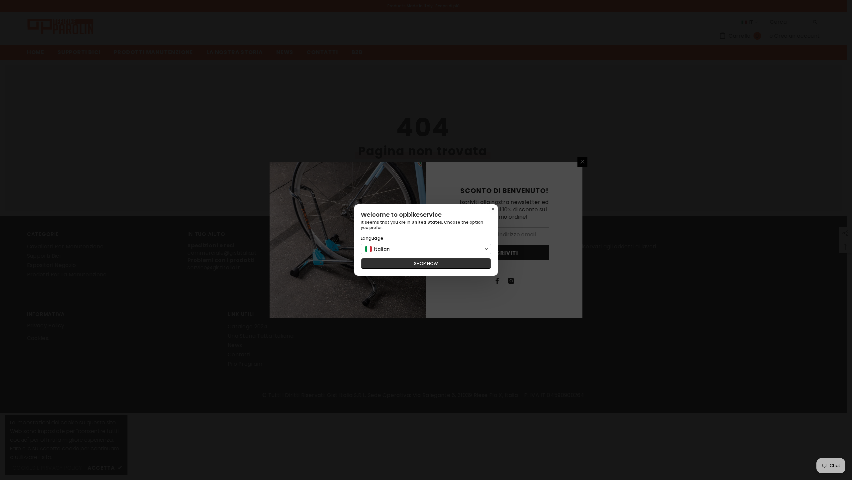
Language (372, 238)
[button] (426, 249)
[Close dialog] (493, 209)
